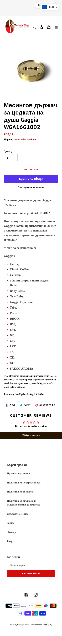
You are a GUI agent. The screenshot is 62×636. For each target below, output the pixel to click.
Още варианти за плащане (31, 187)
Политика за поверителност (23, 482)
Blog (9, 541)
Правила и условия (18, 473)
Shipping (8, 139)
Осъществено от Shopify (41, 624)
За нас (10, 522)
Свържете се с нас (17, 513)
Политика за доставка (20, 491)
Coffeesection (23, 624)
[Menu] (56, 27)
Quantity (8, 151)
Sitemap (11, 532)
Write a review (31, 435)
